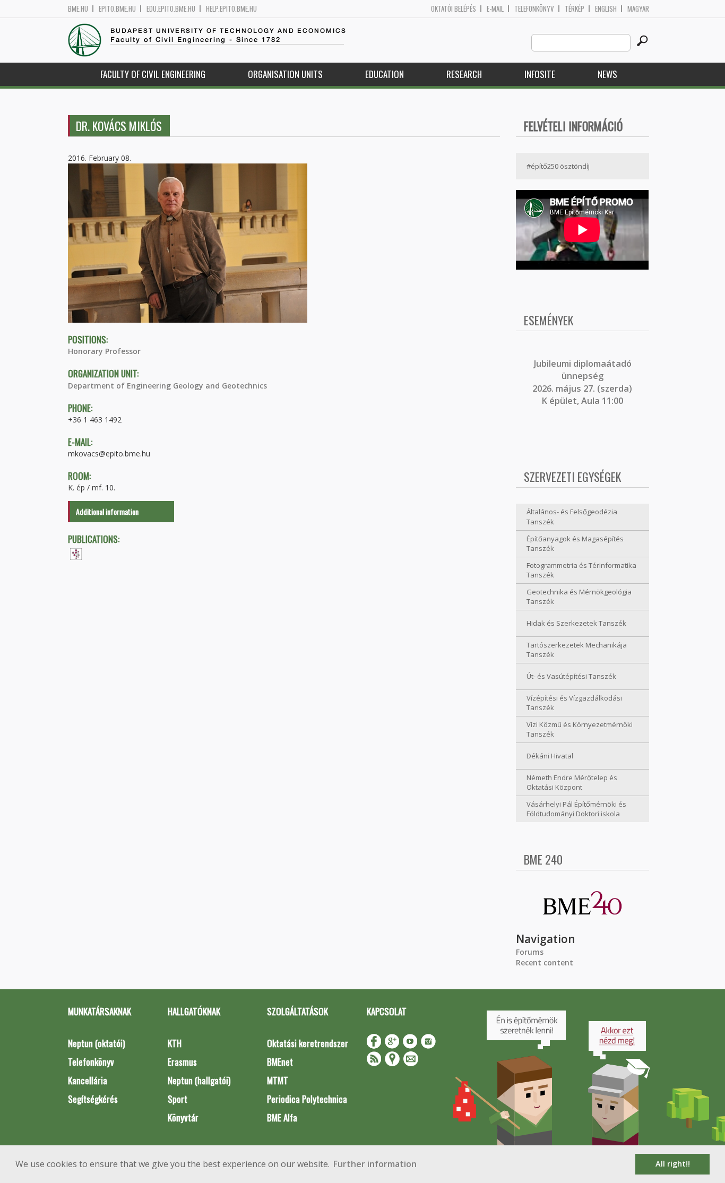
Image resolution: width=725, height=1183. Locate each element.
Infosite (539, 74)
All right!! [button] (672, 1164)
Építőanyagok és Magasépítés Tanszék (575, 544)
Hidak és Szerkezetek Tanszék (576, 623)
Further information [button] (375, 1164)
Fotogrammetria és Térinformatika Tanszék (581, 570)
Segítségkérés (93, 1099)
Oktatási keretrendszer (307, 1043)
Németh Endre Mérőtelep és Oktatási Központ (572, 782)
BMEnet (280, 1061)
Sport (177, 1099)
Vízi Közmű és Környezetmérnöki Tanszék (580, 729)
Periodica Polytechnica (307, 1099)
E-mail (495, 8)
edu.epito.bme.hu (170, 8)
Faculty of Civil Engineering (152, 74)
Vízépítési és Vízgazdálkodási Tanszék (574, 703)
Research (464, 74)
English (606, 8)
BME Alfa (282, 1117)
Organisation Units (285, 74)
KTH (175, 1043)
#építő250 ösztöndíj (558, 166)
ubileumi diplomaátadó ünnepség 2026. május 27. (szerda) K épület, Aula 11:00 (582, 382)
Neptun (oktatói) (96, 1043)
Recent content (544, 962)
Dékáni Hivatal (550, 756)
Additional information (107, 511)
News (607, 74)
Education (384, 74)
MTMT (277, 1080)
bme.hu (78, 8)
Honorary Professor (104, 351)
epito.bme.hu (117, 8)
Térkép (574, 8)
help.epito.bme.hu (231, 8)
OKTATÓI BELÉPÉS (453, 8)
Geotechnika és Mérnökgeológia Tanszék (579, 597)
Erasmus (182, 1061)
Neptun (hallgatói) (199, 1080)
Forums (529, 952)
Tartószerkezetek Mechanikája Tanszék (577, 650)
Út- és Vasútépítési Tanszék (571, 676)
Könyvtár (183, 1117)
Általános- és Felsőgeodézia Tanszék (572, 516)
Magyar (638, 8)
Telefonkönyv (534, 8)
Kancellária (87, 1080)
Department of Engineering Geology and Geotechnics (167, 386)
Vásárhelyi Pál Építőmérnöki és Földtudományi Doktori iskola (576, 809)
